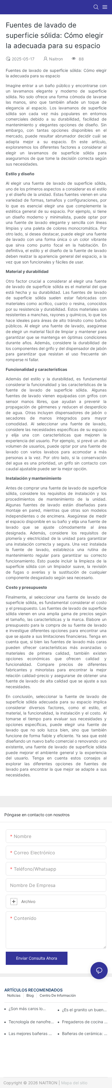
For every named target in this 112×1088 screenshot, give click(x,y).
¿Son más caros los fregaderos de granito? (28, 1008)
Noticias (13, 995)
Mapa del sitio (74, 1082)
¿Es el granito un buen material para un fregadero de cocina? (85, 1009)
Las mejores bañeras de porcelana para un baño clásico (31, 1033)
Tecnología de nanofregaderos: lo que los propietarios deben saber (31, 1021)
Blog (30, 995)
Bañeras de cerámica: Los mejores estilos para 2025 (85, 1033)
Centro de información (58, 995)
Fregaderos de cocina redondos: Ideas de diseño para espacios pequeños (85, 1021)
